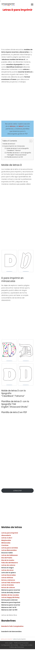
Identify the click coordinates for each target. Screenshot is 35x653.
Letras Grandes (7, 585)
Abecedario (6, 535)
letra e (12, 126)
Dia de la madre (7, 560)
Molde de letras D (9, 144)
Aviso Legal (8, 643)
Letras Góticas (7, 577)
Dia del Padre (6, 558)
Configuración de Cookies (9, 645)
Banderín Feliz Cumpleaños (12, 626)
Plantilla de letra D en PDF (15, 157)
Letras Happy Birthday (10, 597)
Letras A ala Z (6, 538)
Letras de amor (7, 570)
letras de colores (8, 587)
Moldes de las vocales (10, 595)
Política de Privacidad (21, 643)
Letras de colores (8, 565)
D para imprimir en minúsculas (14, 146)
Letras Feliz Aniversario (10, 582)
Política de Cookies (26, 645)
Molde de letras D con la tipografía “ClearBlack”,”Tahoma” (18, 149)
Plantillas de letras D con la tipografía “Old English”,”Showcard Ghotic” (19, 154)
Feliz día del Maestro (9, 563)
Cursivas (4, 545)
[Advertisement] (17, 30)
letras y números (8, 580)
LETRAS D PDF (17, 491)
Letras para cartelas (9, 548)
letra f (21, 126)
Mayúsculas (6, 540)
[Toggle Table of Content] (30, 141)
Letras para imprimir (9, 533)
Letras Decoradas (8, 575)
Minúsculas (5, 543)
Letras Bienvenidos (9, 550)
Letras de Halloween (9, 555)
